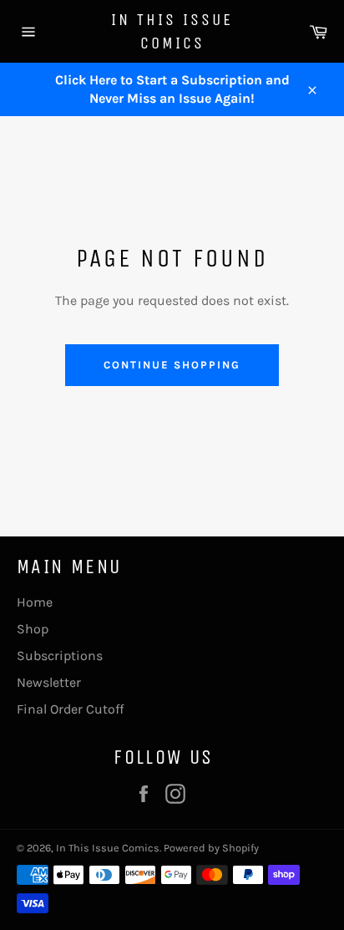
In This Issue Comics (172, 31)
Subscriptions (60, 655)
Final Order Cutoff (70, 709)
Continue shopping (172, 364)
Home (35, 602)
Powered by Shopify (211, 847)
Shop (32, 629)
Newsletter (49, 682)
